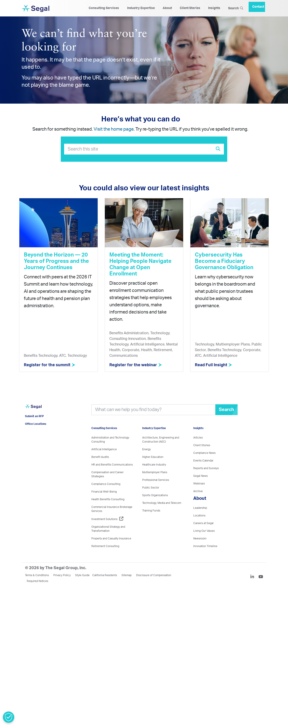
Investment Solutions (104, 519)
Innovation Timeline (205, 546)
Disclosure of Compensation (153, 575)
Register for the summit (47, 365)
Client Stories (190, 8)
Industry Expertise (141, 8)
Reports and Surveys (206, 468)
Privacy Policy (62, 575)
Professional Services (155, 480)
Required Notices (37, 581)
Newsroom (199, 538)
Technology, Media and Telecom (161, 503)
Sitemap (127, 575)
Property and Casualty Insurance (111, 538)
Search (234, 8)
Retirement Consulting (105, 546)
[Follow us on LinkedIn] (254, 577)
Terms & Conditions (37, 575)
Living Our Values (204, 531)
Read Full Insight (211, 365)
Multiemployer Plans (154, 472)
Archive (198, 491)
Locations (199, 515)
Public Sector (150, 487)
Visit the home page (114, 129)
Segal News (200, 476)
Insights (214, 8)
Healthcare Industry (154, 464)
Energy (146, 449)
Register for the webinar (133, 365)
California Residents (104, 575)
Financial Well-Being (104, 491)
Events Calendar (203, 460)
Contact (258, 5)
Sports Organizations (155, 495)
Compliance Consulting (105, 484)
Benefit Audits (100, 457)
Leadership (200, 508)
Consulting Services (104, 8)
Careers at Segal (203, 523)
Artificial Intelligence (104, 449)
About (167, 8)
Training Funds (151, 510)
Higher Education (152, 457)
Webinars (199, 483)
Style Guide (82, 575)
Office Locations (35, 430)
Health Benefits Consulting (107, 499)
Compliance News (204, 453)
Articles (198, 437)
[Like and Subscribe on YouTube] (261, 577)
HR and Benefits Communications (112, 464)
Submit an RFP (34, 423)
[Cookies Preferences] (8, 717)
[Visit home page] (33, 412)
